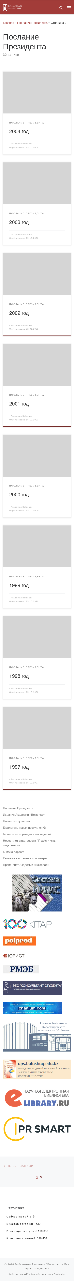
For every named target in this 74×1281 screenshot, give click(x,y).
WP (26, 1274)
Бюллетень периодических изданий (27, 834)
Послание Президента (32, 22)
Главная (8, 22)
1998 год (19, 675)
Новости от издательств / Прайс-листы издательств (29, 842)
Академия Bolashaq (22, 144)
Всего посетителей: (22, 1238)
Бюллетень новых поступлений (24, 827)
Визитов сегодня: (20, 1224)
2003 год (19, 221)
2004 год (19, 131)
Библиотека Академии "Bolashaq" (38, 1264)
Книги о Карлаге (13, 852)
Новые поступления (16, 821)
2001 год (19, 403)
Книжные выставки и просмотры (25, 858)
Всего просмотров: (21, 1231)
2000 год (19, 494)
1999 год (19, 585)
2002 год (19, 312)
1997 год (19, 766)
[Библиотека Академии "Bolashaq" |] (12, 7)
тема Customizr (56, 1274)
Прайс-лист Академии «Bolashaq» (26, 865)
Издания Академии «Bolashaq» (24, 814)
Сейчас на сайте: (20, 1216)
